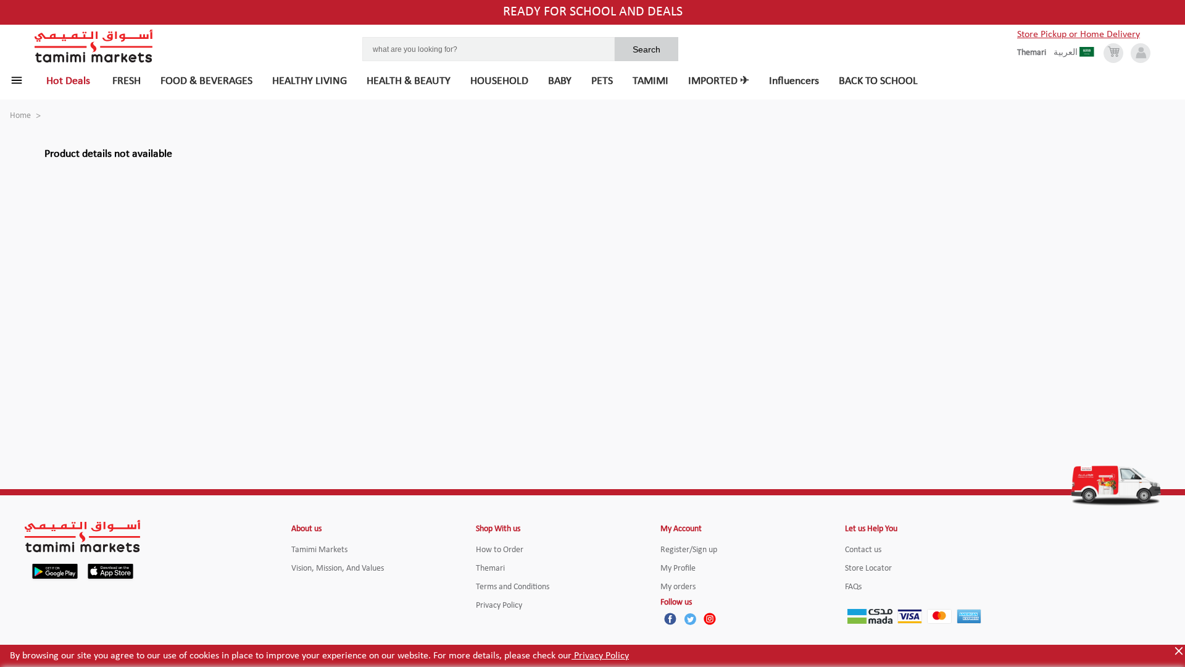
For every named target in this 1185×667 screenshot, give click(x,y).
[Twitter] (690, 619)
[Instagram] (710, 619)
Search (646, 49)
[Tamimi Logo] (94, 46)
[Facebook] (670, 619)
